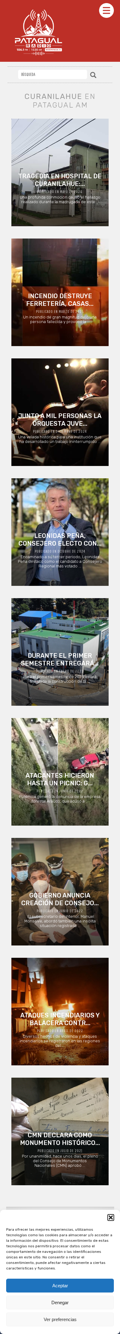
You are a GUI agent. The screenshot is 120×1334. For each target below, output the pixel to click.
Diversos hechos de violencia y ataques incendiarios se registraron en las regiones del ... (60, 1030)
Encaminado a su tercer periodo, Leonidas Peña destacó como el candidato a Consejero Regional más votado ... (60, 550)
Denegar (60, 1302)
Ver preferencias (60, 1319)
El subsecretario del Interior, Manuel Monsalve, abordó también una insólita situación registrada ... (60, 910)
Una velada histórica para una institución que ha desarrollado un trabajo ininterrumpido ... (60, 428)
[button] (111, 1217)
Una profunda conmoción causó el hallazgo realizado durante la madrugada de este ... (60, 188)
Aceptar (60, 1285)
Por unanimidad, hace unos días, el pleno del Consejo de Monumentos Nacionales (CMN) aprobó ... (60, 1149)
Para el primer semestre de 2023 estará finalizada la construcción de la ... (60, 668)
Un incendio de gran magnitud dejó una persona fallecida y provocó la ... (60, 308)
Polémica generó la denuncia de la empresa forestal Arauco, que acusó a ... (60, 787)
